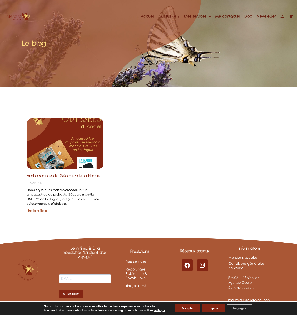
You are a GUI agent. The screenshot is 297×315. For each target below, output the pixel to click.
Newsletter (266, 16)
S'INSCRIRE (71, 293)
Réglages (239, 308)
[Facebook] (187, 265)
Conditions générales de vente (246, 266)
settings (159, 310)
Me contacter (227, 16)
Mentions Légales (242, 257)
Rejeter (213, 308)
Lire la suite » (37, 211)
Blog (248, 16)
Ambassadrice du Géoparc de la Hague (63, 176)
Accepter (188, 308)
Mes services (195, 16)
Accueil (147, 16)
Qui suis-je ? (169, 16)
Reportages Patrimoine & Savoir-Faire (136, 274)
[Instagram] (202, 265)
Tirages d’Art (136, 286)
